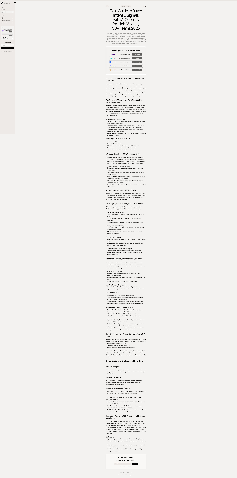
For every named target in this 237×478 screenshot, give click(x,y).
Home (121, 472)
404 (131, 472)
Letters (128, 472)
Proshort (132, 195)
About (124, 472)
